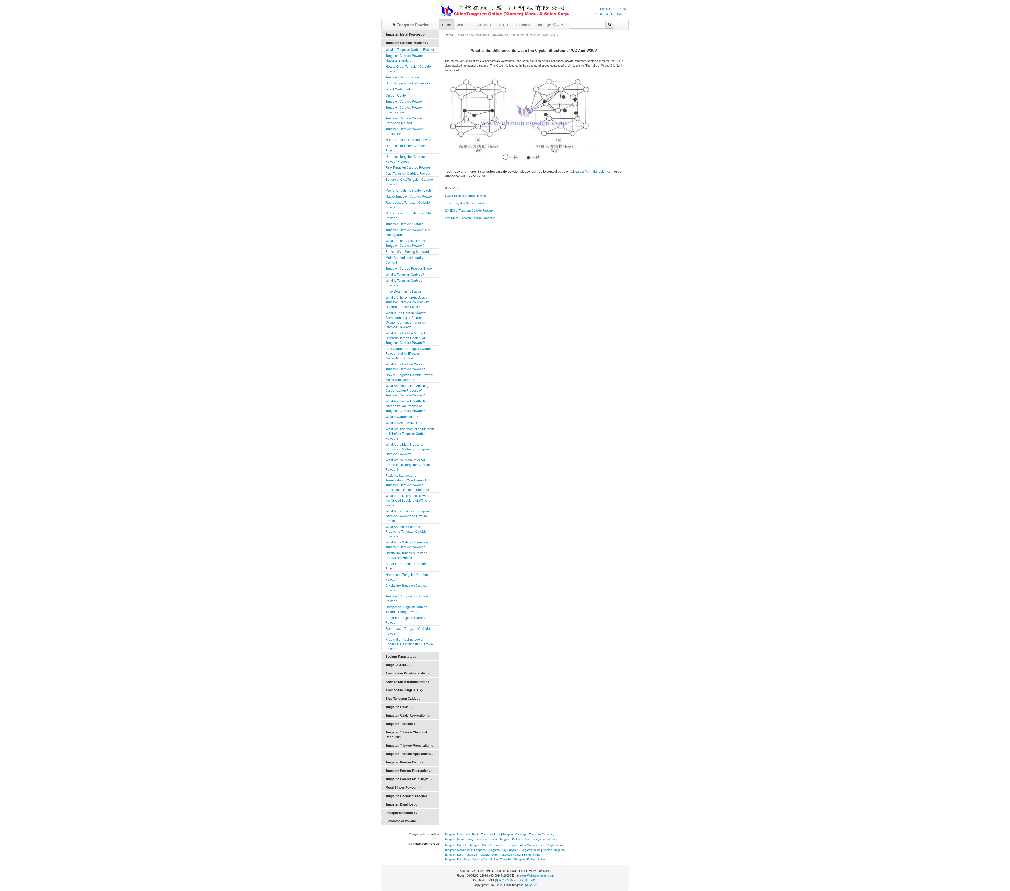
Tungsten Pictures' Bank (515, 839)
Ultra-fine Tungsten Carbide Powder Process (405, 158)
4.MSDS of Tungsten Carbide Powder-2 (470, 217)
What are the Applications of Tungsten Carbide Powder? (406, 243)
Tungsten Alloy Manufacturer (525, 845)
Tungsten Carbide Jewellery (487, 845)
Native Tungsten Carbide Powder (409, 196)
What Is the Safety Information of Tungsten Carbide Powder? (408, 544)
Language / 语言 (548, 24)
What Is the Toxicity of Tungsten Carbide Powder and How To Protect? (408, 516)
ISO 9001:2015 (527, 880)
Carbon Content (397, 95)
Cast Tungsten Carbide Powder (408, 173)
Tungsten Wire (488, 854)
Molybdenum (554, 845)
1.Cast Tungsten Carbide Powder (466, 195)
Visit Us (504, 24)
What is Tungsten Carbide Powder (410, 49)
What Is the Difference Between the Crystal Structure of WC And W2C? (408, 500)
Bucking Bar (480, 859)
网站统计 (531, 885)
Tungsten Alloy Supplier (503, 850)
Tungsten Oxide (530, 850)
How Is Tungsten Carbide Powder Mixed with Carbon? (409, 377)
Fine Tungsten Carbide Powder (408, 167)
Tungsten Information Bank (462, 834)
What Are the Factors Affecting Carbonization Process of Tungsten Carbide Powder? (407, 390)
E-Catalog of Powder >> (403, 821)
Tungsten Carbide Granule (404, 224)
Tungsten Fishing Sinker (529, 859)
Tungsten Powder (412, 24)
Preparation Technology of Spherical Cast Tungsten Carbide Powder (409, 644)
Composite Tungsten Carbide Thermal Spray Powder (406, 609)
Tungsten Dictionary (541, 834)
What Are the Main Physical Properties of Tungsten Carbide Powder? (408, 464)
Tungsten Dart (454, 854)
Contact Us (484, 24)
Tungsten (471, 854)
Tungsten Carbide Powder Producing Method (404, 120)
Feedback (523, 24)
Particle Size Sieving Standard (407, 251)
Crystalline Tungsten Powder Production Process (406, 555)
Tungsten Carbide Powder (404, 101)
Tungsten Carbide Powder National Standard (404, 57)
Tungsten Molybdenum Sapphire (465, 850)
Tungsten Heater (510, 854)
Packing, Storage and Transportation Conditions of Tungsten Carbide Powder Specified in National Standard (407, 482)
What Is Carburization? (402, 416)
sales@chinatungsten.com (594, 171)
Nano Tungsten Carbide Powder (409, 139)
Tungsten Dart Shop (457, 859)
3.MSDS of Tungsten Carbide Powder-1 (470, 210)
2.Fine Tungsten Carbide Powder (465, 203)
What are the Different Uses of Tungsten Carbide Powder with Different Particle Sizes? (408, 302)
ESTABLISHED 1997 (613, 9)
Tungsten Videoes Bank (482, 839)
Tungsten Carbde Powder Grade (409, 268)
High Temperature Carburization (409, 83)
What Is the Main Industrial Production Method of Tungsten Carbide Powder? (408, 449)
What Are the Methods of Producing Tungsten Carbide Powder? (406, 531)
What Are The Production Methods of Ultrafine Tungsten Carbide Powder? (410, 433)
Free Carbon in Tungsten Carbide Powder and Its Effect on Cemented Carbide (409, 353)
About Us (463, 24)
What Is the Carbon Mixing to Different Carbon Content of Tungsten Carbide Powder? (406, 338)
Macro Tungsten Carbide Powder (409, 190)
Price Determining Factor (403, 291)
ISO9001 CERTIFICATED (610, 14)
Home (446, 24)
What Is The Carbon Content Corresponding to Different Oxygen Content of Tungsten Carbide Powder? (406, 319)
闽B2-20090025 (505, 880)
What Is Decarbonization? (404, 422)
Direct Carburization (400, 89)
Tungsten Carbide (456, 845)
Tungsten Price (490, 834)
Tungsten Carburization (402, 77)
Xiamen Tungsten (554, 850)
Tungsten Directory (545, 839)
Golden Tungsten (501, 859)
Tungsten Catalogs (515, 834)
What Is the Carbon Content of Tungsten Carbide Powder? (407, 366)
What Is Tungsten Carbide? (405, 274)
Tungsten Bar (532, 854)
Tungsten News (454, 839)
